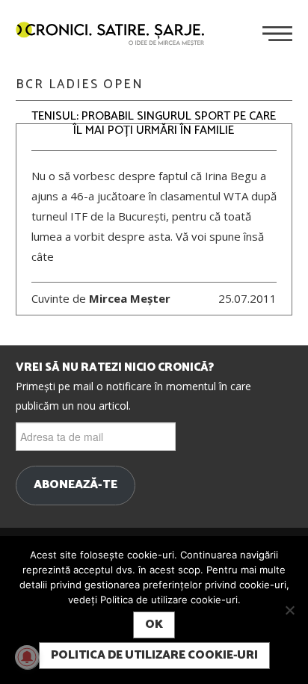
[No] (289, 610)
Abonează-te (75, 485)
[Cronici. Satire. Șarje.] (116, 35)
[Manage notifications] (27, 657)
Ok (154, 624)
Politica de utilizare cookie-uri (154, 655)
